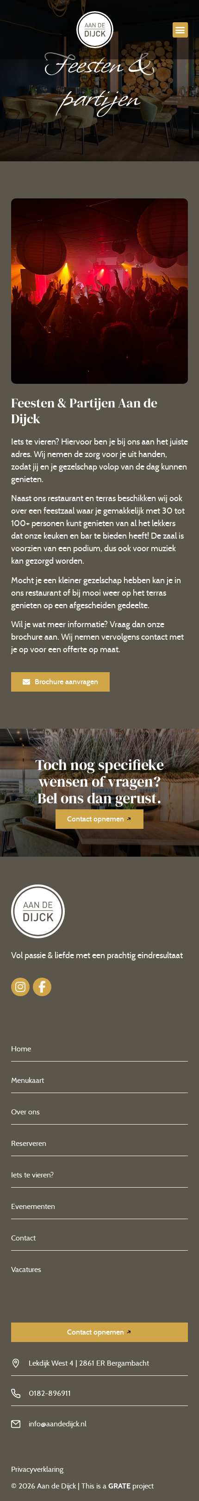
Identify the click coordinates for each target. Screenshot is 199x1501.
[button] (180, 30)
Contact (23, 1238)
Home (21, 1048)
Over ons (25, 1111)
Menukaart (27, 1080)
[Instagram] (20, 987)
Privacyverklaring (38, 1469)
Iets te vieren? (32, 1174)
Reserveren (28, 1143)
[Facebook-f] (42, 987)
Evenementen (33, 1206)
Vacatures (26, 1269)
